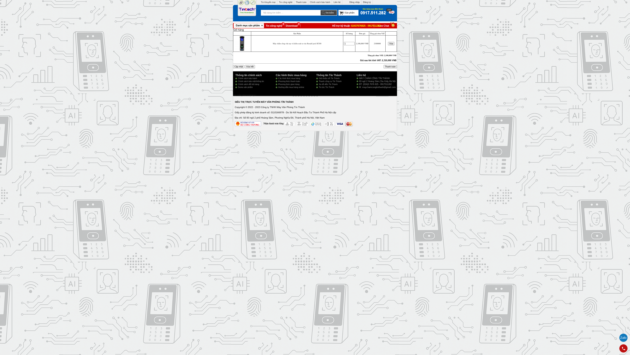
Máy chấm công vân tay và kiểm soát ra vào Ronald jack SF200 (297, 44)
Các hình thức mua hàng (289, 78)
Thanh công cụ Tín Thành (330, 81)
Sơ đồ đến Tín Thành (328, 84)
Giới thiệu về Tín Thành (329, 78)
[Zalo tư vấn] (623, 338)
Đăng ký (367, 2)
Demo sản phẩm (245, 87)
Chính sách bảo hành (320, 2)
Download (292, 25)
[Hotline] (623, 348)
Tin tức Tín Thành (326, 87)
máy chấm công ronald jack (244, 95)
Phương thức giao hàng (289, 84)
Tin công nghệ (285, 2)
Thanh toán (301, 2)
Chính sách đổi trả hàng (248, 84)
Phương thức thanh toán (289, 81)
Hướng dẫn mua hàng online (291, 87)
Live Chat (383, 25)
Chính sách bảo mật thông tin (251, 81)
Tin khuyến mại (268, 2)
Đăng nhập (354, 2)
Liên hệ (337, 2)
